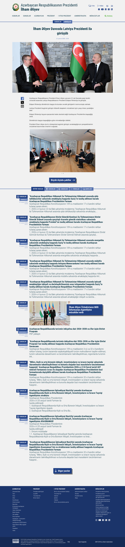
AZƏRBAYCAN (39, 16)
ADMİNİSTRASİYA (80, 16)
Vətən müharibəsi (16, 510)
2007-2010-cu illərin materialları (104, 542)
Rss (112, 9)
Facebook (106, 9)
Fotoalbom (15, 528)
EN (112, 6)
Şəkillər (56, 498)
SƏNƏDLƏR (27, 16)
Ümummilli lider (16, 491)
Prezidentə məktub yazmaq (102, 491)
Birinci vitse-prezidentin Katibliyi (61, 491)
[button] (94, 150)
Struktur (77, 493)
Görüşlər (67, 22)
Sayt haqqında (82, 542)
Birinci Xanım (36, 498)
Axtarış (109, 16)
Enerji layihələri (16, 516)
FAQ (69, 542)
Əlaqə (76, 498)
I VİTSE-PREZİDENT (64, 16)
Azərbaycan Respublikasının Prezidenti (49, 5)
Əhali (13, 498)
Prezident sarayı (79, 496)
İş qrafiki (35, 493)
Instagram (99, 9)
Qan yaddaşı (15, 514)
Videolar (56, 500)
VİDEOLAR (76, 189)
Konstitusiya (15, 500)
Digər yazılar (64, 470)
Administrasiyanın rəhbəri (81, 491)
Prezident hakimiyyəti (38, 491)
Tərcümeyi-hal (36, 496)
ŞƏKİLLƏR (89, 189)
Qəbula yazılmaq (100, 505)
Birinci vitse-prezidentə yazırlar (61, 502)
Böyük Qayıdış (15, 512)
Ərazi (13, 496)
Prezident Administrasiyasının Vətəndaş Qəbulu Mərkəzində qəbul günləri (103, 501)
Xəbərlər (56, 496)
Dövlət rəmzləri (16, 502)
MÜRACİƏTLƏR (95, 16)
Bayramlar (15, 504)
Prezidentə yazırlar (100, 493)
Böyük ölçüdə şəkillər (61, 180)
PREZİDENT (51, 16)
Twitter (109, 9)
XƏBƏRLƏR (16, 16)
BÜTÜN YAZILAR (38, 189)
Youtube (102, 9)
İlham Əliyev (30, 9)
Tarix (13, 493)
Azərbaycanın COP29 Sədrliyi (19, 522)
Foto (93, 6)
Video (101, 6)
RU (107, 6)
